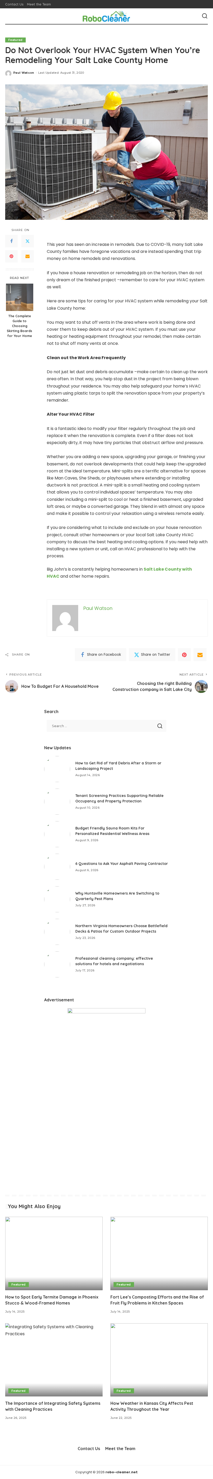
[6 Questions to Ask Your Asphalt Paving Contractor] (57, 867)
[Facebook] (11, 241)
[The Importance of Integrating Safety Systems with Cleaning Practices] (54, 1359)
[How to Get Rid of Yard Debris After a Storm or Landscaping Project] (57, 769)
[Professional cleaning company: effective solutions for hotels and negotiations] (57, 964)
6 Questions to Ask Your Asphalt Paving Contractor (121, 863)
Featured (15, 40)
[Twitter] (27, 241)
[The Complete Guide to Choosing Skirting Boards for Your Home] (19, 297)
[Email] (27, 256)
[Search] (205, 16)
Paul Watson (23, 72)
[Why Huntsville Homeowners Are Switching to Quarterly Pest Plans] (57, 899)
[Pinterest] (11, 256)
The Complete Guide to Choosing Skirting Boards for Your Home (19, 326)
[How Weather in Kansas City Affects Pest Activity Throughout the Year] (159, 1359)
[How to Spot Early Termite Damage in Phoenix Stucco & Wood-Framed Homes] (54, 1253)
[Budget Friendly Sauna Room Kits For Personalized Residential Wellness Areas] (57, 834)
